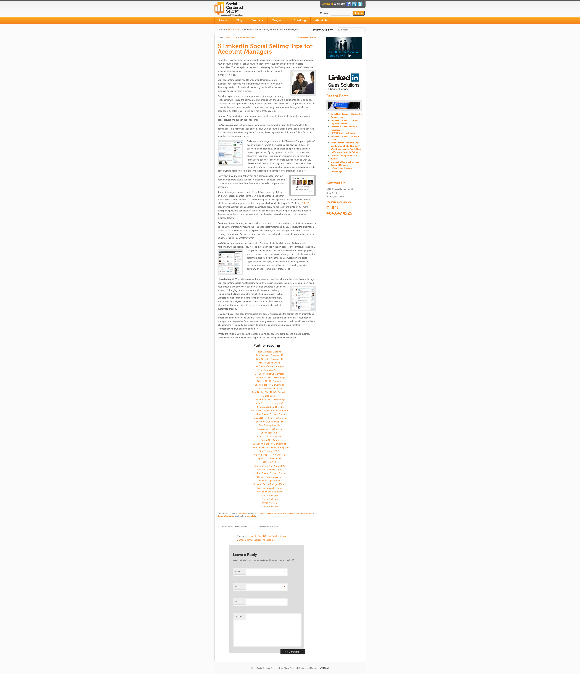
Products (257, 20)
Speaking (300, 20)
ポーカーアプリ (269, 502)
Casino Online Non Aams (269, 476)
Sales (244, 513)
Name (237, 571)
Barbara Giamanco (248, 37)
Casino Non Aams (270, 432)
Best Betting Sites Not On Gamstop (269, 392)
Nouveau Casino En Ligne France (269, 484)
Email (237, 586)
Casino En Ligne (269, 495)
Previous (303, 37)
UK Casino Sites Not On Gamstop (270, 443)
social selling (305, 513)
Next (312, 37)
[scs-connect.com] (229, 13)
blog (240, 513)
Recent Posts (337, 96)
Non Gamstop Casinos (269, 351)
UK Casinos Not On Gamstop (269, 373)
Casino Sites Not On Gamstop (270, 377)
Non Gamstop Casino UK (269, 388)
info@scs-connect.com (338, 201)
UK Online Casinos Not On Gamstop (269, 410)
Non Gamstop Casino (269, 370)
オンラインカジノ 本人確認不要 (269, 454)
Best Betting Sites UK (269, 425)
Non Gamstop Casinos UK (269, 355)
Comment (239, 616)
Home (223, 20)
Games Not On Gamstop (269, 381)
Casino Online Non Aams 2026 (269, 465)
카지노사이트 (269, 462)
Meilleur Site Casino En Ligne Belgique (269, 447)
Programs (278, 20)
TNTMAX (325, 668)
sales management (291, 513)
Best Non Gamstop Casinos (270, 421)
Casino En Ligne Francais (269, 480)
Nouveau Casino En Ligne (269, 491)
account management (267, 513)
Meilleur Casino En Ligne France (269, 414)
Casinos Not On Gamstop (269, 428)
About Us (321, 20)
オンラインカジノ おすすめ (270, 403)
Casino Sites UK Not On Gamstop (270, 417)
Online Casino (270, 395)
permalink (251, 516)
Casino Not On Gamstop (269, 436)
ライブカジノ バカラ (269, 451)
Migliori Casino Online (269, 362)
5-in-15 (305, 203)
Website (238, 601)
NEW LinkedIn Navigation (343, 133)
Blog (239, 20)
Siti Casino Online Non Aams (269, 366)
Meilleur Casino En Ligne (269, 469)
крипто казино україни (269, 458)
